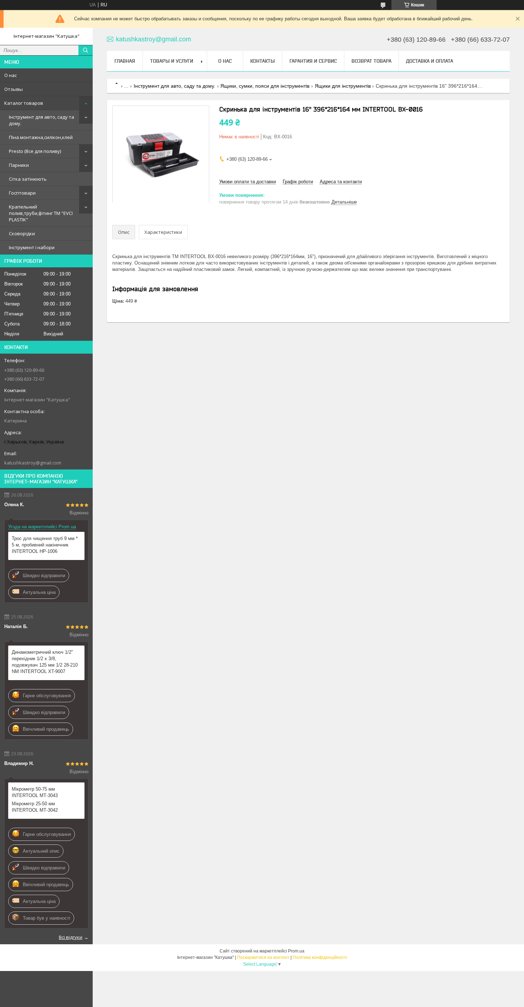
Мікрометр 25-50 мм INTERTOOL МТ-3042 (35, 807)
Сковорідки (22, 233)
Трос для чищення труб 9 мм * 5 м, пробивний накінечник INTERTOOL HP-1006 (45, 545)
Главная (124, 61)
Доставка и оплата (429, 61)
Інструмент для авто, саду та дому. (41, 120)
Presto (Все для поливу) (35, 151)
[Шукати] (85, 50)
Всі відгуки (70, 937)
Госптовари (22, 193)
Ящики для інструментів (343, 86)
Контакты (262, 61)
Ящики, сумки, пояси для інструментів (264, 86)
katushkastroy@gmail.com (32, 462)
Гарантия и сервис (313, 61)
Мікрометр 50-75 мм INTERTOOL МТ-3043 (35, 792)
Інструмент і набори (32, 247)
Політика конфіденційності (320, 957)
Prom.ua (296, 951)
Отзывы (13, 89)
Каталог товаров (23, 103)
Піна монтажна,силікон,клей (41, 137)
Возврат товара (371, 61)
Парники (19, 165)
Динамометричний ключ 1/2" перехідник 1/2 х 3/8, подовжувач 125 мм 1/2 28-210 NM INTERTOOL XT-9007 (45, 661)
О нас (10, 75)
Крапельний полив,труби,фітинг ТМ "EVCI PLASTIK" (41, 213)
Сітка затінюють (28, 179)
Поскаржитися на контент (263, 957)
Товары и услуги (171, 61)
